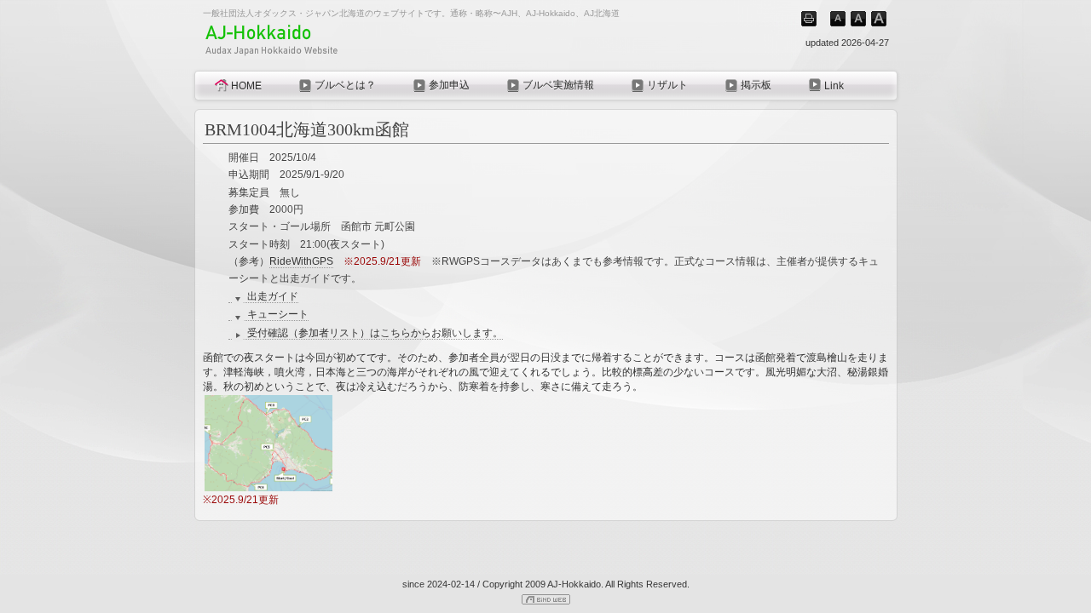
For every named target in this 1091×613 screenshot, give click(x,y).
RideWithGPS (301, 261)
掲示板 (756, 85)
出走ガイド (272, 296)
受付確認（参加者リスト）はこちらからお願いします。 (375, 333)
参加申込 (449, 85)
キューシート (278, 314)
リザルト (667, 85)
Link (834, 86)
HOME (246, 86)
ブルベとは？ (345, 85)
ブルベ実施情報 (558, 85)
